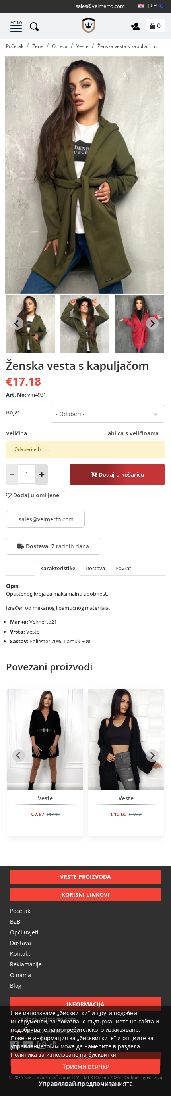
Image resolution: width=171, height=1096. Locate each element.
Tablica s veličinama (132, 433)
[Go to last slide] (17, 323)
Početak (20, 911)
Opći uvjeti (24, 932)
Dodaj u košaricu (120, 474)
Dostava (20, 943)
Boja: (12, 412)
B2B (15, 921)
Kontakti (21, 953)
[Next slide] (152, 323)
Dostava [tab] (95, 568)
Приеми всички (85, 1066)
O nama (20, 975)
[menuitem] (30, 323)
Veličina (82, 433)
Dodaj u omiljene (35, 495)
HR (149, 5)
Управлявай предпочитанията (86, 1083)
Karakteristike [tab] (57, 568)
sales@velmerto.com (100, 6)
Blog (15, 985)
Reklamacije (26, 964)
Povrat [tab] (123, 568)
